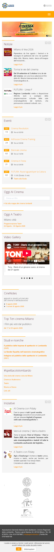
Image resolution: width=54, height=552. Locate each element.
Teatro (6, 383)
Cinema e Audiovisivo (12, 379)
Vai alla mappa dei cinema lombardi (18, 203)
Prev (8, 258)
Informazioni (29, 549)
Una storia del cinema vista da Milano (18, 375)
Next (46, 258)
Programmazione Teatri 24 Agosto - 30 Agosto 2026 (14, 224)
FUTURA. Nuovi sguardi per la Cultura (28, 171)
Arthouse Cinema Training (23, 139)
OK (19, 549)
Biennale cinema (18, 150)
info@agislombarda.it (31, 534)
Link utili (7, 390)
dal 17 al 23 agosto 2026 (13, 328)
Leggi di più (18, 64)
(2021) (25, 356)
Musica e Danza (10, 387)
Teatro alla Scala (20, 178)
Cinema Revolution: (20, 128)
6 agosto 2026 (11, 304)
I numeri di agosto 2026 (15, 306)
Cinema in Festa (18, 160)
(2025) (25, 346)
